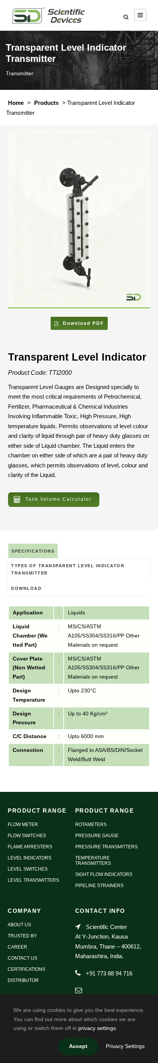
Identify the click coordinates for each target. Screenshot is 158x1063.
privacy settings (97, 1028)
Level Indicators (29, 858)
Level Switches (28, 869)
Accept (78, 1046)
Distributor (23, 980)
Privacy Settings (125, 1046)
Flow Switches (27, 835)
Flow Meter (23, 824)
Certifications (26, 969)
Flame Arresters (30, 846)
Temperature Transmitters (93, 860)
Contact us (22, 958)
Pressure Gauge (96, 835)
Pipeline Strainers (99, 885)
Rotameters (91, 824)
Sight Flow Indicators (103, 874)
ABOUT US (19, 924)
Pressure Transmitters (106, 846)
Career (17, 947)
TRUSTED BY (22, 936)
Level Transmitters (33, 880)
